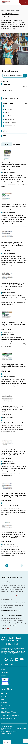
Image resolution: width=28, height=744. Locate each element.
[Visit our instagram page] (11, 659)
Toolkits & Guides (10, 126)
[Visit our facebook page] (6, 659)
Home (2, 10)
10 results (6, 144)
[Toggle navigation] (26, 2)
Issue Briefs (6, 84)
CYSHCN (8, 10)
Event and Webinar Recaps (13, 106)
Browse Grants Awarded (9, 610)
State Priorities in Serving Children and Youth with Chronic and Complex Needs (13, 366)
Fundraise (3, 675)
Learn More (6, 689)
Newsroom (4, 702)
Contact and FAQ (5, 705)
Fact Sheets (8, 109)
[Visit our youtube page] (22, 659)
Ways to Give (4, 672)
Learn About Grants (7, 595)
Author (5, 131)
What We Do (4, 694)
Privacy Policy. (14, 731)
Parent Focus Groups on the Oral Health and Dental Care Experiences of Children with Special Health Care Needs (13, 244)
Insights (7, 112)
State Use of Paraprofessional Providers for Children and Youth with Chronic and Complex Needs (13, 164)
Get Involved (7, 665)
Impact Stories (4, 696)
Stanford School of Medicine (8, 718)
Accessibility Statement (7, 711)
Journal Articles (9, 119)
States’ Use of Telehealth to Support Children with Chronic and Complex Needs (13, 324)
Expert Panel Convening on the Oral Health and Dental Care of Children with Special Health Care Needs (12, 285)
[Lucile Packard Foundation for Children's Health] (5, 2)
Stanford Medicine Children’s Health (10, 715)
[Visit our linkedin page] (16, 659)
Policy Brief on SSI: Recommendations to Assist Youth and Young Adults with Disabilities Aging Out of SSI (13, 495)
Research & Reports (10, 122)
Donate (3, 669)
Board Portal (4, 708)
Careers (3, 699)
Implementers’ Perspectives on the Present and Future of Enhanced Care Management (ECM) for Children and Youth (13, 408)
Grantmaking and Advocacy (8, 712)
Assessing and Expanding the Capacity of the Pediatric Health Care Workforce (13, 205)
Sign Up (3, 628)
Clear (25, 87)
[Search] (22, 3)
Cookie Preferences (6, 733)
